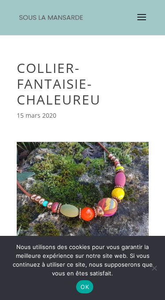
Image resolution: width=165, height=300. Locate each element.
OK (85, 286)
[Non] (154, 268)
